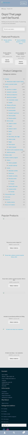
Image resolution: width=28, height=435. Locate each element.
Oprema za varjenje (11, 97)
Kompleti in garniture (14, 113)
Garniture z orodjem (12, 89)
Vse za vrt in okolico (10, 204)
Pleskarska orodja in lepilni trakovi (15, 81)
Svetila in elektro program (11, 157)
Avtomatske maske (13, 99)
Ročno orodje (10, 120)
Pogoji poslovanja (6, 395)
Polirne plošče (12, 115)
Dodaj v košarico (14, 248)
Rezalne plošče (12, 118)
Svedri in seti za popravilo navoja (15, 149)
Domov (4, 8)
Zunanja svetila (12, 189)
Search (14, 432)
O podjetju (4, 391)
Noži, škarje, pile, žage (14, 136)
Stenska (12, 181)
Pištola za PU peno (11, 105)
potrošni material (13, 165)
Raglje (10, 141)
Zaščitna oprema (11, 152)
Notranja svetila (12, 178)
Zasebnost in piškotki (7, 397)
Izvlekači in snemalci (12, 92)
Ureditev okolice (11, 202)
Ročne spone (12, 144)
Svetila (8, 168)
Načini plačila (5, 393)
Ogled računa (5, 403)
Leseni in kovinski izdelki (11, 84)
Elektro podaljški (13, 162)
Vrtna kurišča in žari (10, 194)
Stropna (12, 183)
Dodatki (10, 102)
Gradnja (7, 79)
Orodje (6, 86)
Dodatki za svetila (13, 176)
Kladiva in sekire (13, 128)
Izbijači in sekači (13, 123)
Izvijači (10, 126)
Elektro (8, 160)
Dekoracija (11, 173)
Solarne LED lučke (13, 186)
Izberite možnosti (7, 60)
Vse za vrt (7, 199)
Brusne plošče (12, 110)
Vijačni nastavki (12, 147)
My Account (4, 432)
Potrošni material (11, 107)
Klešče (10, 131)
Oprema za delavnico (12, 94)
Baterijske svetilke (13, 170)
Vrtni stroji (7, 197)
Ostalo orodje (12, 139)
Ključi (10, 134)
